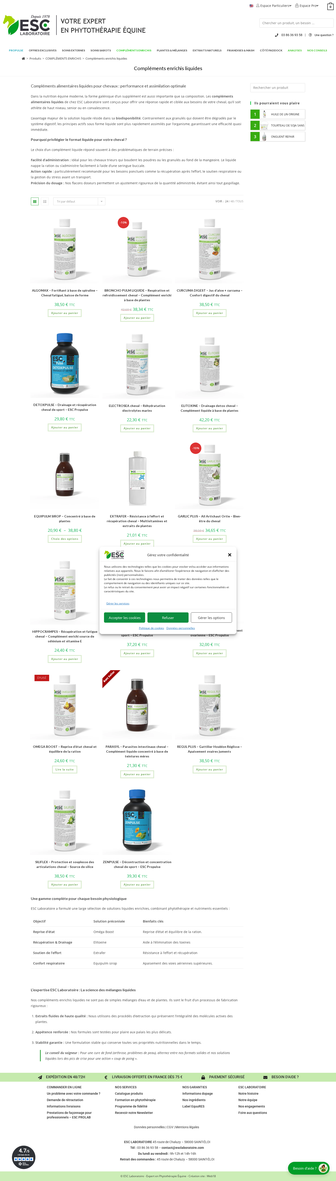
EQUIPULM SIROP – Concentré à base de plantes (64, 518)
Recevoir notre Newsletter (134, 1113)
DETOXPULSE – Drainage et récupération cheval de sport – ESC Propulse (64, 407)
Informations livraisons (63, 1106)
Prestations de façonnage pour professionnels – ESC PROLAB (69, 1115)
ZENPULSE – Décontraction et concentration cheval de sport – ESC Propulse (137, 864)
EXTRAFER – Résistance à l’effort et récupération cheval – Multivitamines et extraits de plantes (137, 521)
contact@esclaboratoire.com (183, 1147)
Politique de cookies (151, 628)
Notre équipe (247, 1100)
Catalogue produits (129, 1093)
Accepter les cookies (125, 617)
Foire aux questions (252, 1113)
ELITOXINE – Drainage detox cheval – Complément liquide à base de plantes (209, 408)
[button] (229, 555)
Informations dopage (197, 1093)
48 (232, 201)
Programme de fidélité (131, 1106)
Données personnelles (180, 628)
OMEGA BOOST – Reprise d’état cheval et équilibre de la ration (65, 749)
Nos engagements (251, 1106)
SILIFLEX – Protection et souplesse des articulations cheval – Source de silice (64, 864)
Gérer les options (211, 617)
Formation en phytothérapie (135, 1100)
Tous (239, 201)
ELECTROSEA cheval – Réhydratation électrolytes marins (137, 408)
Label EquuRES (193, 1106)
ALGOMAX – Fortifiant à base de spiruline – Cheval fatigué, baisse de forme (65, 292)
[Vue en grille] (35, 201)
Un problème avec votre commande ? (73, 1093)
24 (226, 201)
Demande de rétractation (65, 1100)
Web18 (211, 1176)
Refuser (168, 617)
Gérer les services (117, 603)
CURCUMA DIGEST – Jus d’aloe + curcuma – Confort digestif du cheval (210, 292)
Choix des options (64, 539)
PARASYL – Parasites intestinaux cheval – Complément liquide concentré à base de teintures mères (137, 751)
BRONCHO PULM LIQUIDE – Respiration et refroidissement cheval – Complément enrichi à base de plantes (137, 295)
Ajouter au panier (64, 313)
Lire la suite (65, 769)
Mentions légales (187, 1127)
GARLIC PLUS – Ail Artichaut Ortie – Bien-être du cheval (209, 518)
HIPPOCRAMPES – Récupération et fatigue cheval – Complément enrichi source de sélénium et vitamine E (64, 636)
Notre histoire (248, 1093)
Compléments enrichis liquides (106, 58)
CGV (170, 1127)
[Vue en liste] (45, 201)
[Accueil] (23, 58)
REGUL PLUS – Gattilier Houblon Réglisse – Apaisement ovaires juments (209, 749)
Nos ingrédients (193, 1100)
